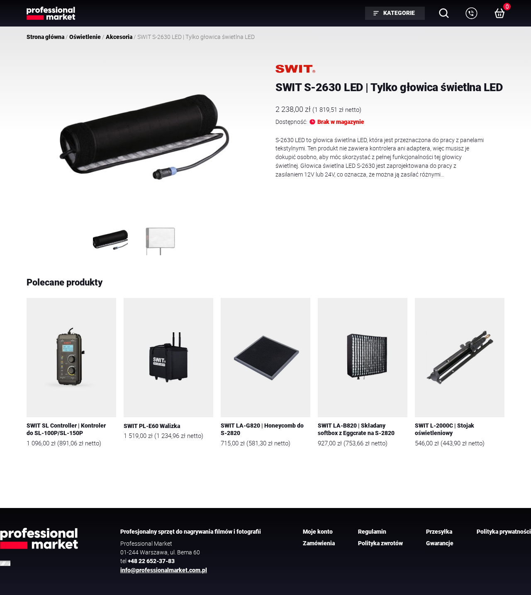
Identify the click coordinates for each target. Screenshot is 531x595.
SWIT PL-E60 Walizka (152, 426)
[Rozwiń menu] (471, 13)
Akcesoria (119, 37)
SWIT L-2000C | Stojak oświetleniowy (444, 429)
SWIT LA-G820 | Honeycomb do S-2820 (262, 429)
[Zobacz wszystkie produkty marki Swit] (295, 68)
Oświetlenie (85, 37)
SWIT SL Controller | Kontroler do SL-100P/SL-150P (66, 429)
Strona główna (45, 37)
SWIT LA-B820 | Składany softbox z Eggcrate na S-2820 (356, 429)
